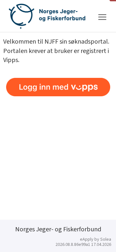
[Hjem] (47, 16)
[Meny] (102, 17)
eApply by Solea (95, 239)
